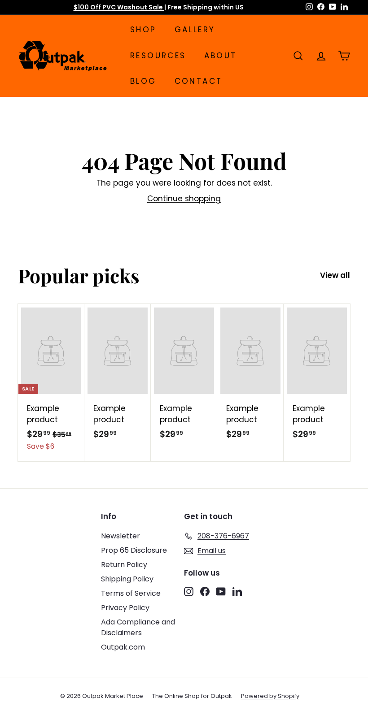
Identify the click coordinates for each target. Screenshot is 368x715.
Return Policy (124, 564)
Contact (199, 81)
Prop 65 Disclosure (134, 550)
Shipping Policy (127, 579)
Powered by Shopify (270, 696)
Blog (143, 81)
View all (335, 275)
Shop (143, 29)
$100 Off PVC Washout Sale (119, 7)
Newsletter (120, 536)
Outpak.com (123, 647)
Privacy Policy (125, 607)
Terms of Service (131, 593)
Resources (158, 55)
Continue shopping (184, 198)
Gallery (195, 29)
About (220, 55)
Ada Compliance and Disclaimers (138, 627)
